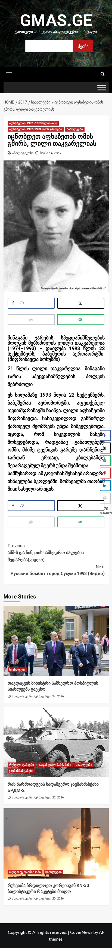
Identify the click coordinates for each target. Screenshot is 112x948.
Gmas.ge (56, 20)
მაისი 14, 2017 (50, 153)
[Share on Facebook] (105, 435)
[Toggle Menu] (101, 87)
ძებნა (83, 46)
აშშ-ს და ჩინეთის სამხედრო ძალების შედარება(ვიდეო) (46, 552)
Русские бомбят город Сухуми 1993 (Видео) (58, 570)
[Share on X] (81, 303)
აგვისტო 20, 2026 (51, 898)
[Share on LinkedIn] (105, 485)
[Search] (102, 74)
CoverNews (81, 932)
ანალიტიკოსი (22, 153)
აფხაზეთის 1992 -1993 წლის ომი (33, 123)
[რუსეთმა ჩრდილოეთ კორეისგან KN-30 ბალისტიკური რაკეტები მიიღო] (56, 843)
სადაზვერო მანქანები (55, 765)
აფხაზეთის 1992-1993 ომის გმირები (35, 129)
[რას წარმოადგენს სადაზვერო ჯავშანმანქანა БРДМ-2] (56, 742)
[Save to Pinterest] (105, 473)
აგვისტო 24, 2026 (51, 696)
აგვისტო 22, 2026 (51, 797)
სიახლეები (75, 129)
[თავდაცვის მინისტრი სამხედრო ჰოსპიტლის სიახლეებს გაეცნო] (56, 641)
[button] (9, 74)
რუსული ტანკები (21, 765)
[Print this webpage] (31, 319)
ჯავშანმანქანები (21, 771)
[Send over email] (81, 319)
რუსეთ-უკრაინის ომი (25, 872)
